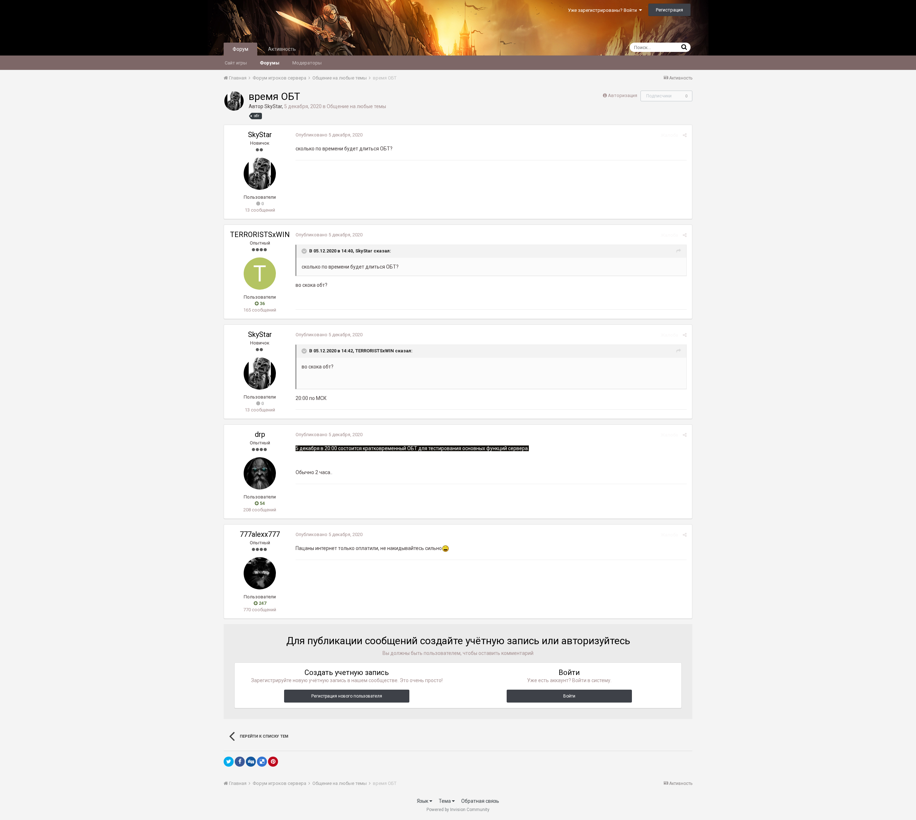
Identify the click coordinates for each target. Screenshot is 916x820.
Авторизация (622, 95)
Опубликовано (329, 135)
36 (262, 303)
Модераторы (307, 63)
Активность (282, 49)
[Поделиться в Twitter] (229, 762)
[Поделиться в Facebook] (240, 762)
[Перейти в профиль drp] (260, 473)
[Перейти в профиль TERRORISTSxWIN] (260, 273)
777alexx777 (260, 534)
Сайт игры (236, 63)
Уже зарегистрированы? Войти (603, 10)
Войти (569, 696)
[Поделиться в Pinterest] (273, 762)
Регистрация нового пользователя (346, 696)
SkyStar (273, 106)
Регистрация (669, 10)
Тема (445, 801)
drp (260, 434)
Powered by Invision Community (458, 809)
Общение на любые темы (356, 106)
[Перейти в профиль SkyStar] (234, 101)
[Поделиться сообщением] (685, 135)
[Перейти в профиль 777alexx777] (260, 573)
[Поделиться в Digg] (251, 762)
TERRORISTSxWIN (260, 234)
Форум (240, 49)
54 (262, 503)
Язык (423, 801)
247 (262, 603)
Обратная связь (480, 801)
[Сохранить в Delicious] (262, 762)
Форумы (269, 63)
